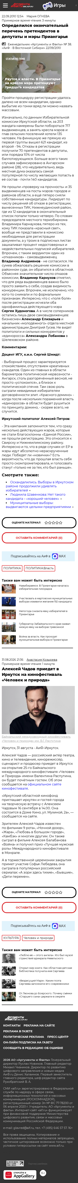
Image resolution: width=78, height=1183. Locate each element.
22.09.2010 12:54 (12, 16)
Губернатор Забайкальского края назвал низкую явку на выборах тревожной (44, 625)
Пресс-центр (57, 1037)
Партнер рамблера (37, 1164)
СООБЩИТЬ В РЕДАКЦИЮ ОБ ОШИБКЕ (33, 1048)
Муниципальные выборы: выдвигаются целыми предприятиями (38, 505)
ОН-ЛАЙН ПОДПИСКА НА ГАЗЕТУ (28, 1042)
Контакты (11, 1025)
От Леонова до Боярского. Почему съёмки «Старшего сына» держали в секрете (45, 995)
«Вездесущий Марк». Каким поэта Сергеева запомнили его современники (44, 982)
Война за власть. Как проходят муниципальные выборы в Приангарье (43, 638)
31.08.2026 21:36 (12, 660)
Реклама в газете (17, 1031)
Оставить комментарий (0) (39, 538)
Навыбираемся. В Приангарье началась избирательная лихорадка (44, 587)
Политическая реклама (23, 1037)
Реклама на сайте (39, 1025)
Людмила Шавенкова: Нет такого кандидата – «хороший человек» (35, 497)
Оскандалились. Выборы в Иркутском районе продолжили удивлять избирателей (40, 486)
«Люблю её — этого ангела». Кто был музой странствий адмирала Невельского (46, 957)
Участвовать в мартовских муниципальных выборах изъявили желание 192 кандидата (45, 600)
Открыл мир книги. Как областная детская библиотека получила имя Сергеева (45, 969)
